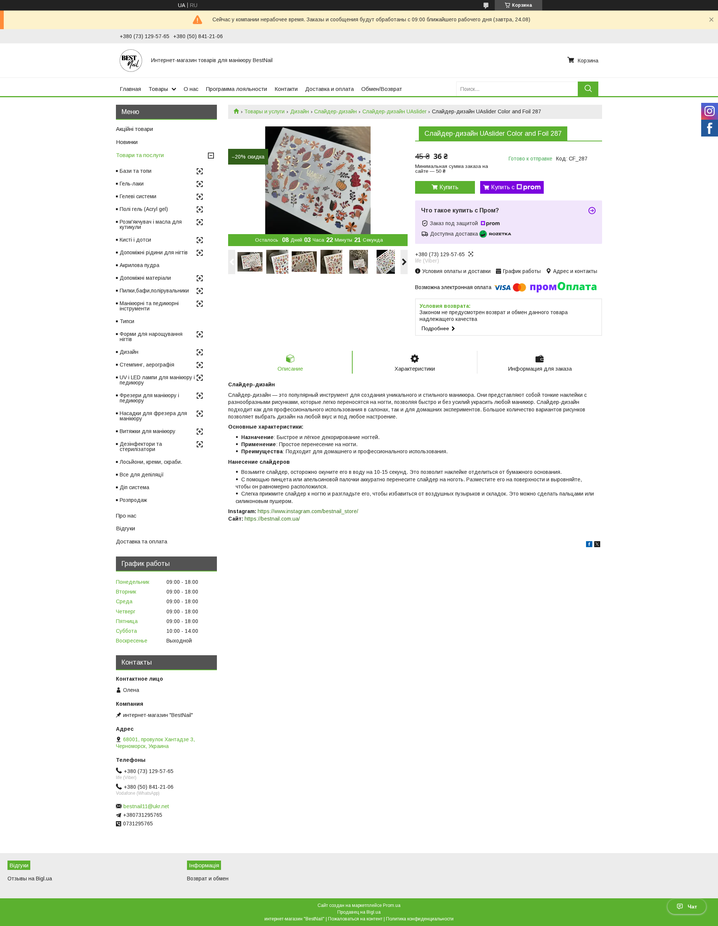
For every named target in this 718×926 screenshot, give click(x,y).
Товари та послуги (140, 155)
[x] (597, 545)
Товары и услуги (264, 111)
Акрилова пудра (139, 265)
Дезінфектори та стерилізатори (141, 446)
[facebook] (589, 545)
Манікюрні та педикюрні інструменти (149, 306)
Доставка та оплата (141, 541)
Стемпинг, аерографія (147, 365)
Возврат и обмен (207, 878)
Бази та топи (135, 171)
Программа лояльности (236, 89)
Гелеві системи (138, 196)
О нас (191, 89)
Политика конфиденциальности (420, 919)
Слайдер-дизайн (335, 111)
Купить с (503, 187)
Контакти (286, 89)
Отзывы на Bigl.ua (29, 878)
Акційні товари (134, 129)
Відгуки (125, 528)
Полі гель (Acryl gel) (144, 209)
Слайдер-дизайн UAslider (394, 111)
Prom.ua (392, 905)
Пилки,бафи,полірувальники (154, 291)
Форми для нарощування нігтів (151, 336)
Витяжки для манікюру (147, 431)
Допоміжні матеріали (145, 278)
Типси (127, 321)
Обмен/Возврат (381, 89)
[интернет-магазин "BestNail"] (131, 60)
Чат (692, 907)
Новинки (127, 142)
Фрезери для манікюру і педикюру (149, 398)
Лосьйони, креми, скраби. (151, 462)
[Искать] (588, 89)
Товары (158, 89)
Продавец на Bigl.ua (359, 912)
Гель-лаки (132, 184)
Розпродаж (133, 500)
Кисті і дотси (135, 240)
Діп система (134, 487)
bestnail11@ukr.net (146, 806)
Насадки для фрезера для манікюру (153, 415)
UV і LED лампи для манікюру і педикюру (157, 380)
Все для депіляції (142, 475)
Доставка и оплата (329, 89)
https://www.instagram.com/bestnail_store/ (308, 511)
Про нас (126, 515)
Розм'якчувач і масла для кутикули (151, 224)
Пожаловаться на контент (355, 919)
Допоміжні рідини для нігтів (154, 252)
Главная (130, 89)
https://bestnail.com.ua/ (272, 519)
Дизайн (299, 111)
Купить (448, 187)
